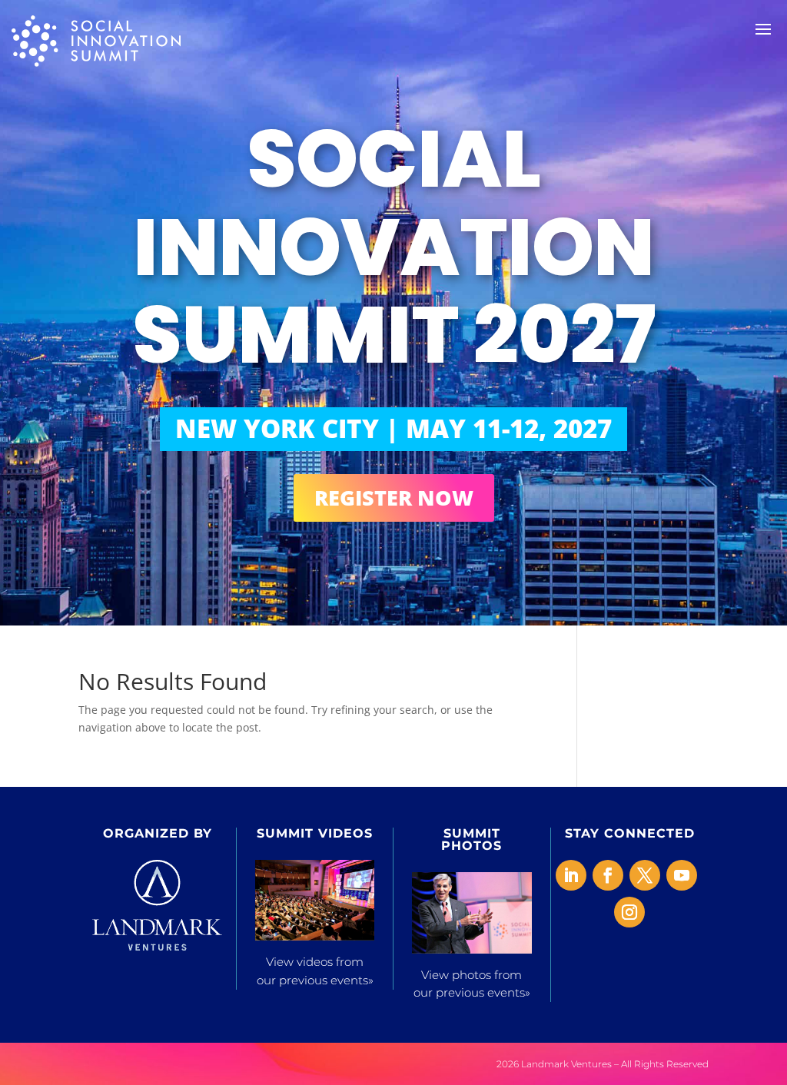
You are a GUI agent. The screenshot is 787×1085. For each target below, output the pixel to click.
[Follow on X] (644, 875)
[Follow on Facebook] (608, 875)
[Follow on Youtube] (681, 875)
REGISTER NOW (393, 497)
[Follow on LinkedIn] (571, 875)
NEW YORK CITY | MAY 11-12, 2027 (393, 428)
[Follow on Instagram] (629, 912)
